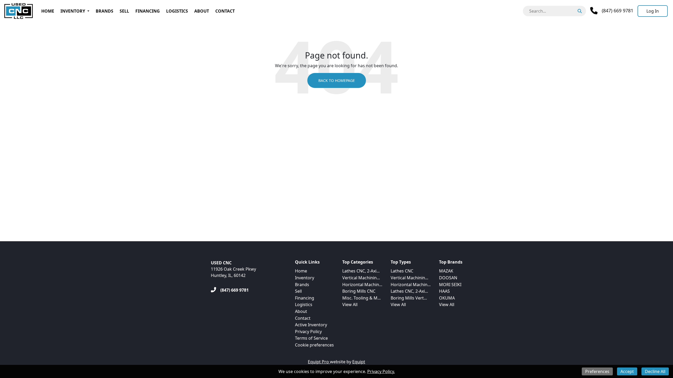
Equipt (358, 362)
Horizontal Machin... (362, 284)
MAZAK (446, 271)
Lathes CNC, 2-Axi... (361, 271)
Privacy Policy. (381, 371)
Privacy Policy (308, 331)
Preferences (597, 371)
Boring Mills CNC (358, 291)
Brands (104, 11)
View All (350, 304)
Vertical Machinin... (361, 278)
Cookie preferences (314, 345)
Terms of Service (311, 338)
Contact (225, 11)
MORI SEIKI (450, 284)
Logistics (177, 11)
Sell (124, 11)
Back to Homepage (336, 80)
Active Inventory (311, 325)
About (201, 11)
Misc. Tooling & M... (361, 298)
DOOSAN (448, 278)
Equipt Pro (319, 362)
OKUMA (447, 298)
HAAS (444, 291)
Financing (147, 11)
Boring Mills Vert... (409, 298)
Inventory (72, 11)
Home (47, 11)
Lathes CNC (402, 271)
